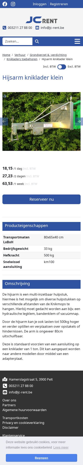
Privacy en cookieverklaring (23, 422)
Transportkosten (15, 418)
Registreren (59, 4)
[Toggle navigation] (77, 41)
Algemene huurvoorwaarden (24, 410)
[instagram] (12, 4)
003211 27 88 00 (20, 27)
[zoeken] (37, 41)
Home (6, 55)
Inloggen (40, 4)
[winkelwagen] (66, 41)
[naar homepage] (41, 19)
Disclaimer (10, 427)
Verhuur (20, 55)
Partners (9, 405)
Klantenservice (13, 435)
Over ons (9, 400)
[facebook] (4, 4)
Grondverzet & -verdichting (48, 55)
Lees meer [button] (60, 447)
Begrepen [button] (41, 457)
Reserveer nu (41, 199)
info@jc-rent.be (52, 27)
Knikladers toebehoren (22, 59)
